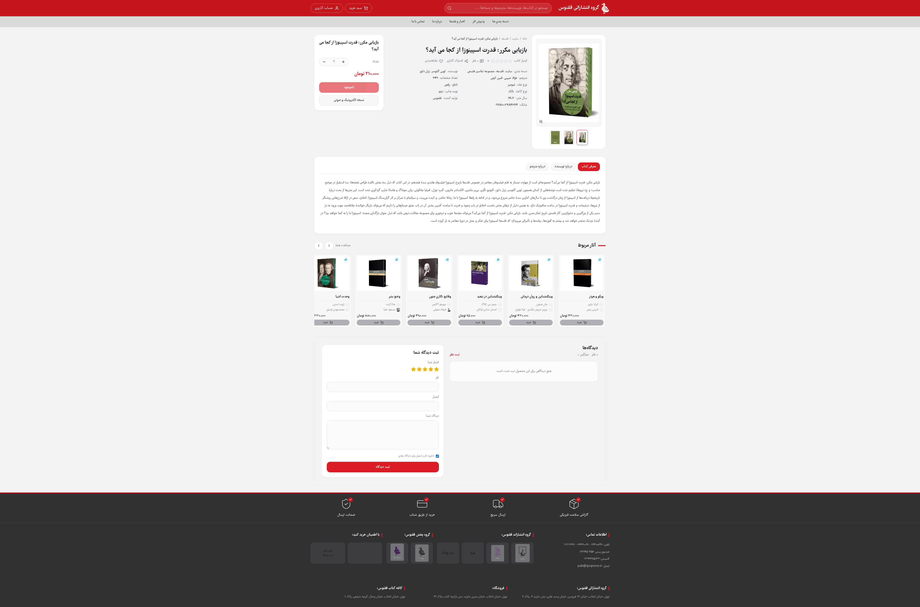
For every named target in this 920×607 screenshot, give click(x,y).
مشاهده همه (342, 245)
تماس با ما (418, 21)
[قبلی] (329, 245)
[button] (569, 83)
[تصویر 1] (582, 137)
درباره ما (437, 21)
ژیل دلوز (425, 71)
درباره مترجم (537, 166)
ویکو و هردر (596, 297)
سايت (515, 39)
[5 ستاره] (413, 369)
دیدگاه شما (432, 416)
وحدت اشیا (343, 297)
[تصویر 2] (569, 137)
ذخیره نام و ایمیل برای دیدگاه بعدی (416, 456)
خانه (524, 39)
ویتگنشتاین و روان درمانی (537, 297)
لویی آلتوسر (438, 71)
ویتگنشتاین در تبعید (489, 297)
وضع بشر (394, 297)
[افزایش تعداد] (343, 62)
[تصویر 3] (555, 137)
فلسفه (504, 39)
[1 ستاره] (436, 369)
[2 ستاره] (430, 369)
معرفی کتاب (589, 166)
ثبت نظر (454, 355)
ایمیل (435, 397)
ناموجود (349, 87)
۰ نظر (475, 61)
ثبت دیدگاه (383, 467)
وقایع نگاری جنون (440, 297)
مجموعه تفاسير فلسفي (480, 71)
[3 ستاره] (425, 369)
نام (437, 378)
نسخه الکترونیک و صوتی (349, 100)
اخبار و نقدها (457, 21)
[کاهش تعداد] (324, 62)
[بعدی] (318, 245)
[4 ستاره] (419, 369)
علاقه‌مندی (431, 61)
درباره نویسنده (563, 166)
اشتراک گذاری (455, 61)
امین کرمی (496, 78)
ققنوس (437, 98)
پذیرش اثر (478, 21)
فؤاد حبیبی (510, 78)
